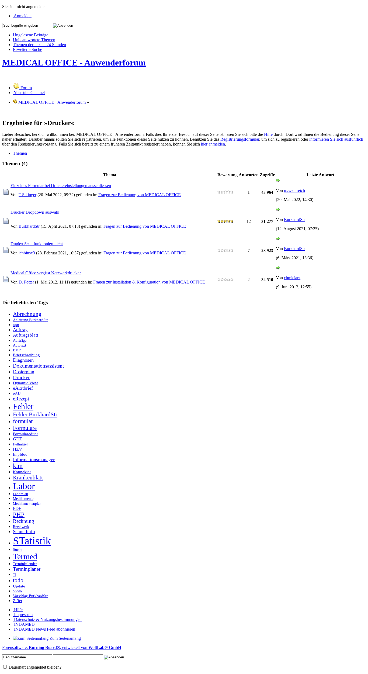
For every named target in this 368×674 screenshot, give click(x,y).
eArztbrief (23, 388)
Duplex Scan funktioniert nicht (37, 243)
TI (14, 575)
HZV (17, 449)
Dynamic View (25, 383)
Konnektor (22, 471)
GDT (17, 438)
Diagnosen (23, 360)
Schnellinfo (24, 531)
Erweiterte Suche (27, 49)
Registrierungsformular (239, 139)
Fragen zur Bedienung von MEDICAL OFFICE (139, 194)
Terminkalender (25, 564)
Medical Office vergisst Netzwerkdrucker (46, 273)
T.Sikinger (27, 194)
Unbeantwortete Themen (34, 39)
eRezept (21, 399)
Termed (25, 556)
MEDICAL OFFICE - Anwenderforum (74, 62)
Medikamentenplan (27, 504)
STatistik (32, 541)
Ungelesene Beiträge (30, 35)
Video (17, 591)
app (16, 324)
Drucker (21, 377)
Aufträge (19, 340)
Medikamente (23, 498)
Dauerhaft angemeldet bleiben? (34, 667)
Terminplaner (26, 569)
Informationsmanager (34, 459)
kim (18, 465)
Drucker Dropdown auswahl (35, 212)
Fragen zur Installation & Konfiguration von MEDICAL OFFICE (149, 282)
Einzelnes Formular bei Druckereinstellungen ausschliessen (61, 185)
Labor (24, 486)
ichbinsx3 (27, 253)
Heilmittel (20, 444)
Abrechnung (27, 314)
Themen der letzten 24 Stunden (39, 44)
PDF (17, 508)
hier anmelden (213, 144)
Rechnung (23, 521)
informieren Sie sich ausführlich (336, 139)
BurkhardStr (29, 226)
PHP (19, 514)
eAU (17, 393)
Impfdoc (20, 454)
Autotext (19, 345)
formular (23, 421)
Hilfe (268, 134)
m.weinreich (294, 190)
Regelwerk (21, 526)
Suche (17, 549)
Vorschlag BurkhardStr (30, 596)
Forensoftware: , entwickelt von (61, 647)
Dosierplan (23, 371)
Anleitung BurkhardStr (30, 320)
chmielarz (292, 277)
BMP (17, 350)
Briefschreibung (26, 354)
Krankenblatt (28, 477)
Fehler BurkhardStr (35, 414)
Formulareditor (25, 433)
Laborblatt (20, 494)
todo (18, 580)
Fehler (23, 406)
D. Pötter (26, 282)
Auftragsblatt (25, 335)
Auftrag (20, 329)
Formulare (25, 428)
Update (19, 586)
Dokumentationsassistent (38, 366)
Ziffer (17, 600)
